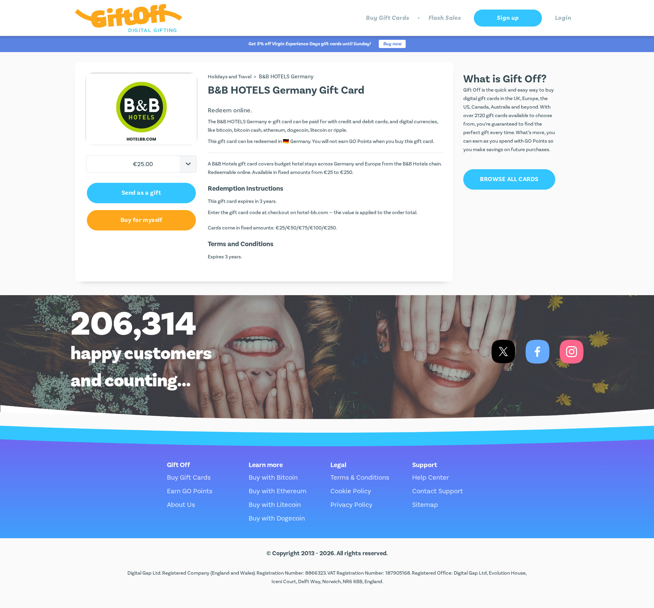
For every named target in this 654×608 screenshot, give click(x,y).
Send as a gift (141, 193)
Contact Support (437, 491)
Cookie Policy (350, 491)
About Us (181, 504)
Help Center (430, 477)
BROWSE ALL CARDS (509, 179)
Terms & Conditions (359, 477)
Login (563, 18)
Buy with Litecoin (275, 504)
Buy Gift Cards (387, 18)
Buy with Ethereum (278, 491)
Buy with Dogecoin (277, 518)
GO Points (360, 141)
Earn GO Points (189, 491)
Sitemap (425, 504)
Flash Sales (445, 18)
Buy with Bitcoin (273, 477)
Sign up (507, 18)
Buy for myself (141, 220)
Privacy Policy (351, 504)
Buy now (392, 44)
